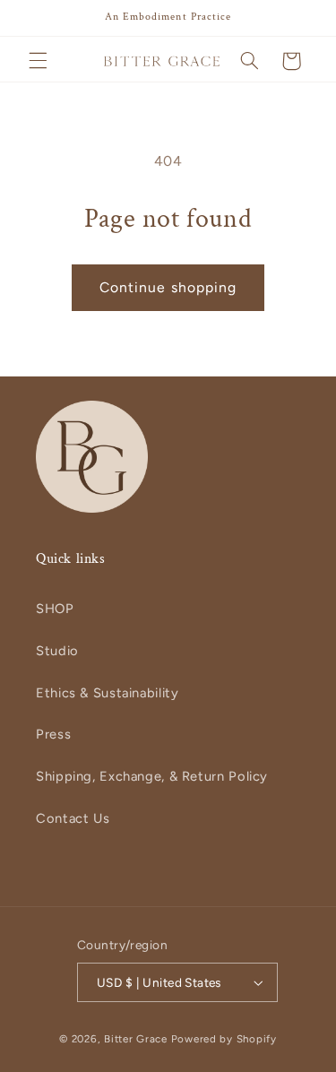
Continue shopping (168, 287)
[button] (37, 61)
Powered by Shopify (224, 1039)
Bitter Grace (136, 1039)
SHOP (55, 609)
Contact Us (72, 818)
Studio (57, 651)
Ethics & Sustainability (107, 693)
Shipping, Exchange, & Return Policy (152, 776)
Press (53, 734)
